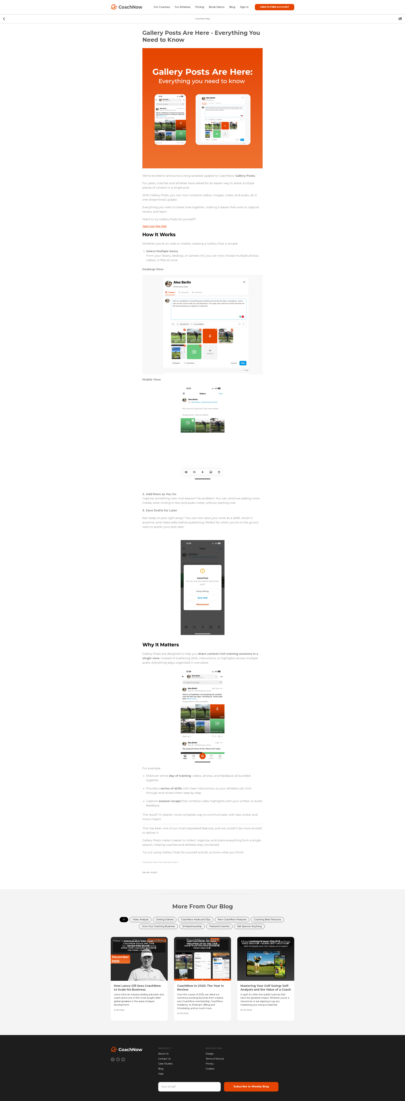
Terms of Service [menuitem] (215, 1058)
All (124, 919)
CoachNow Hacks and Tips (195, 919)
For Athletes (182, 7)
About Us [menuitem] (163, 1053)
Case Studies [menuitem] (165, 1063)
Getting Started (164, 919)
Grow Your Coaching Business (158, 926)
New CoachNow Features (232, 919)
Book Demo (216, 7)
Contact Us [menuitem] (164, 1058)
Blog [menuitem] (160, 1068)
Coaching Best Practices (267, 919)
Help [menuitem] (160, 1073)
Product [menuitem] (165, 1048)
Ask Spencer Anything (249, 926)
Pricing (199, 7)
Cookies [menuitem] (210, 1068)
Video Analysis (140, 919)
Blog (232, 7)
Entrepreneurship (192, 926)
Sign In (244, 7)
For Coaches (162, 7)
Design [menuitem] (210, 1053)
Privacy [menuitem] (210, 1063)
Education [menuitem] (214, 1048)
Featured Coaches (219, 926)
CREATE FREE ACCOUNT (274, 7)
